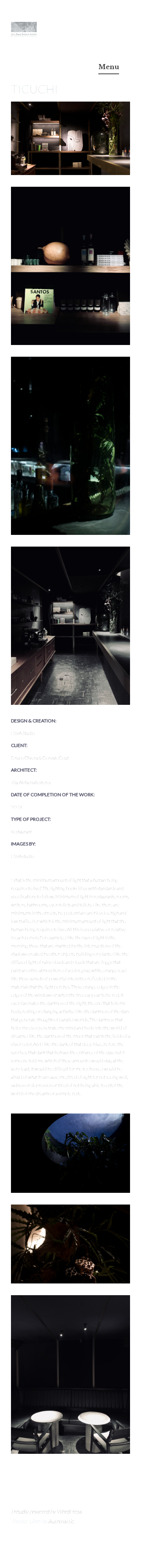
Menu (108, 67)
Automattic (61, 1521)
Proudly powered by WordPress (46, 1511)
